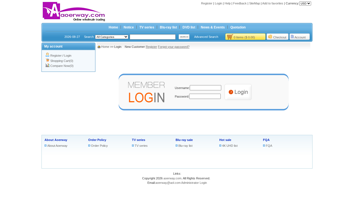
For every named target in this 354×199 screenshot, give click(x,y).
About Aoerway (56, 140)
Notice (129, 27)
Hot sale (225, 140)
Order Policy (97, 140)
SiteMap (254, 3)
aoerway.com (172, 178)
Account (300, 37)
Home (113, 27)
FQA (266, 140)
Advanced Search (206, 36)
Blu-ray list (168, 27)
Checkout (279, 37)
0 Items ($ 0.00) (244, 37)
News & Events (213, 27)
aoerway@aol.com (168, 182)
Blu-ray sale (184, 140)
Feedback (240, 3)
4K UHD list (230, 145)
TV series (146, 27)
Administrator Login (194, 182)
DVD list (189, 27)
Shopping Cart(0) (61, 60)
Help (228, 3)
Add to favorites (272, 3)
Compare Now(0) (62, 65)
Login (218, 3)
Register (206, 3)
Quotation (238, 27)
